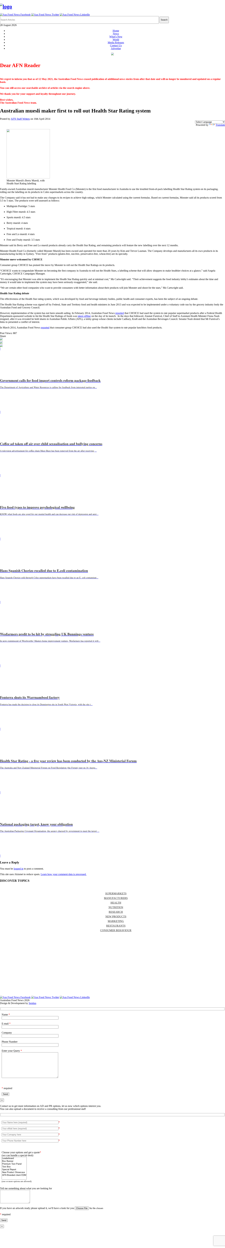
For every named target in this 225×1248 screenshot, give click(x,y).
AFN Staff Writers (20, 118)
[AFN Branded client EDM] (14, 1175)
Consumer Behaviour (115, 930)
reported (119, 313)
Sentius (32, 1003)
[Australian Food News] (6, 6)
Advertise (116, 48)
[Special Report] (14, 1169)
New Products (115, 916)
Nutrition (116, 907)
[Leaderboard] (14, 1158)
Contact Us (116, 45)
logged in (18, 868)
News (116, 33)
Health (116, 902)
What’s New (115, 36)
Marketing (116, 921)
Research (116, 912)
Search (164, 20)
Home (116, 30)
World (116, 39)
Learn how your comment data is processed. (63, 874)
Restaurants (116, 925)
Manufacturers (116, 898)
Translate (220, 125)
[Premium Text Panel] (14, 1164)
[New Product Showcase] (14, 1172)
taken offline (84, 316)
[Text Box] (14, 1166)
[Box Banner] (14, 1161)
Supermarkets (116, 893)
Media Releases (116, 42)
